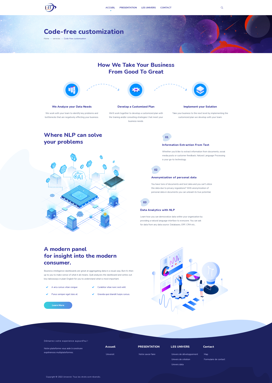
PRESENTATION (128, 7)
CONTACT (165, 7)
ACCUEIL (110, 7)
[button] (58, 305)
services (56, 38)
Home (46, 38)
